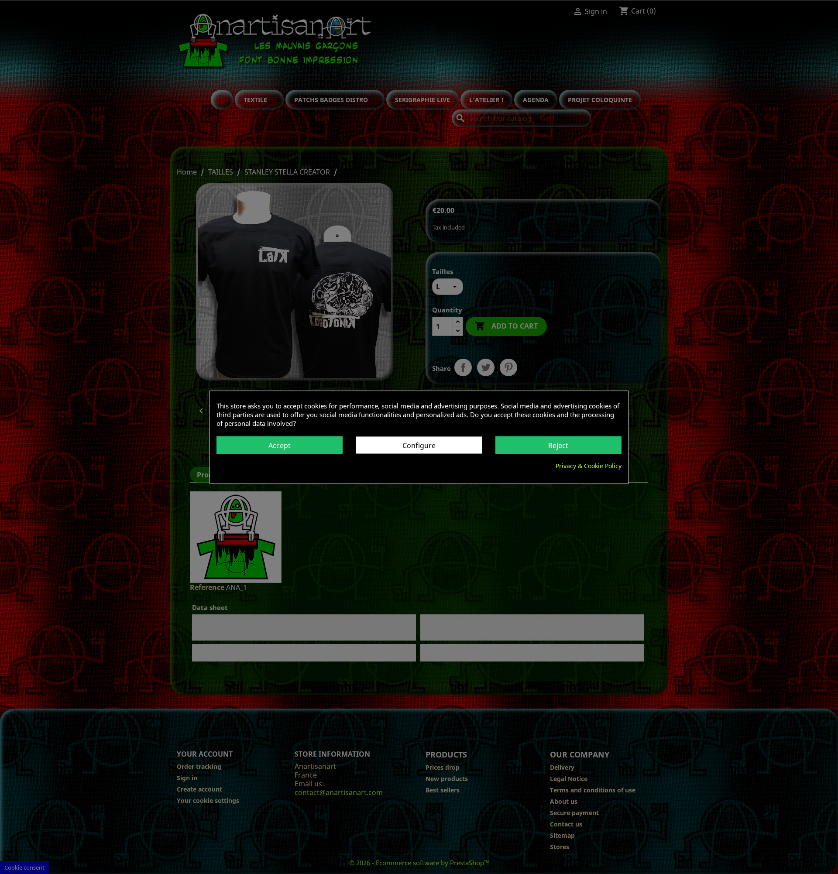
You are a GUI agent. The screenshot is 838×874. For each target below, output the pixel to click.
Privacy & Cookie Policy (589, 465)
